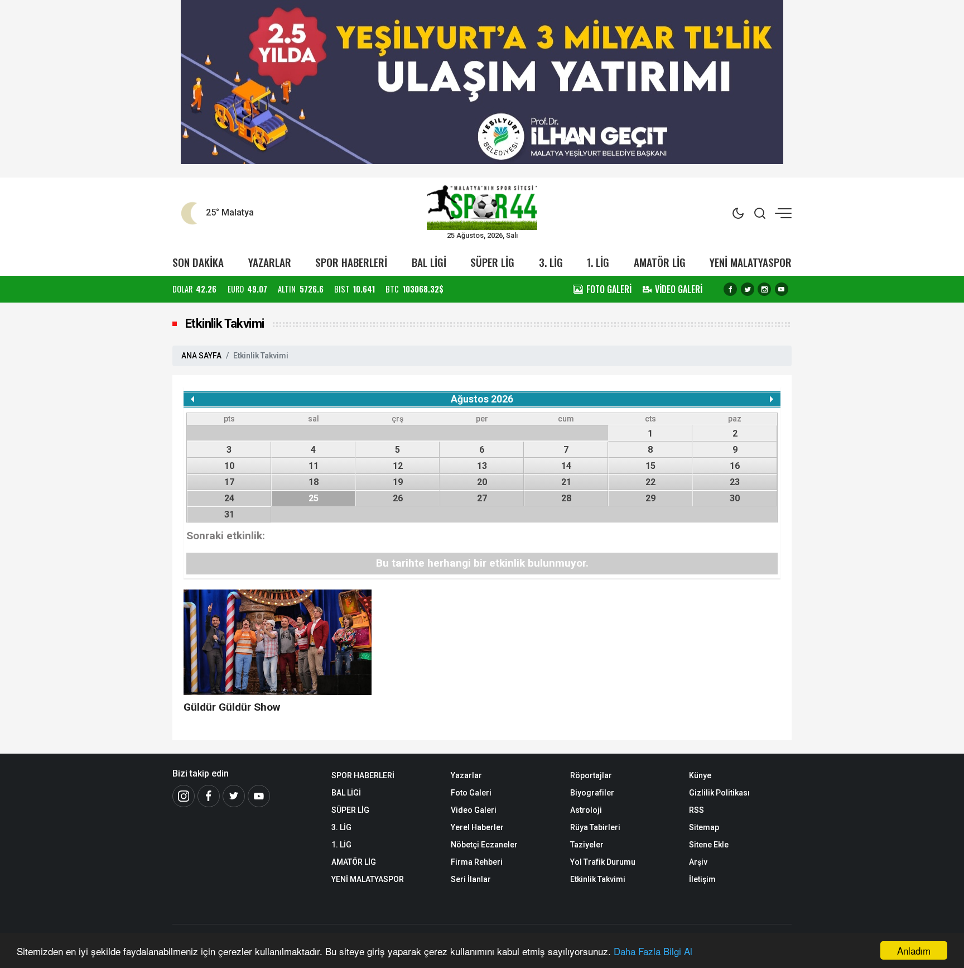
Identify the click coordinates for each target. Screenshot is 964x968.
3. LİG (551, 262)
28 (566, 498)
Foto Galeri (471, 792)
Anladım (914, 950)
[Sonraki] (771, 399)
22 (650, 482)
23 (735, 482)
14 (566, 466)
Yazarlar (466, 775)
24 (229, 498)
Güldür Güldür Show (232, 707)
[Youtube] (781, 289)
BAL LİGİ (429, 262)
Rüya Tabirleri (595, 827)
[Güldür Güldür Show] (278, 642)
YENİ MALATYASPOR (751, 262)
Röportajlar (591, 775)
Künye (700, 775)
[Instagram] (764, 289)
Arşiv (698, 861)
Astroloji (586, 810)
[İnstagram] (183, 796)
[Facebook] (730, 289)
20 (482, 482)
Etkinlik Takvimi (597, 879)
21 (566, 482)
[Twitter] (747, 289)
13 (482, 466)
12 (398, 466)
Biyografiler (592, 792)
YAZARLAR (269, 262)
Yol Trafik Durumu (602, 861)
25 (314, 498)
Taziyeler (587, 844)
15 (650, 466)
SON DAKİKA (198, 262)
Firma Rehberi (477, 861)
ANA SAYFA (201, 355)
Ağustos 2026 (482, 399)
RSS (696, 810)
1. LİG (598, 262)
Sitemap (704, 827)
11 (314, 466)
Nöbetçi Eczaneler (484, 844)
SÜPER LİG (492, 262)
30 (735, 498)
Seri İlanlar (471, 879)
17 (229, 482)
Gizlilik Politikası (719, 792)
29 (650, 498)
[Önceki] (192, 399)
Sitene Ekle (709, 844)
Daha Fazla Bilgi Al (653, 951)
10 (229, 466)
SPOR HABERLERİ (351, 262)
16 (735, 466)
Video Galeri (474, 810)
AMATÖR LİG (660, 262)
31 (229, 514)
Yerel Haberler (477, 827)
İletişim (702, 879)
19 (398, 482)
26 (398, 498)
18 (314, 482)
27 (482, 498)
